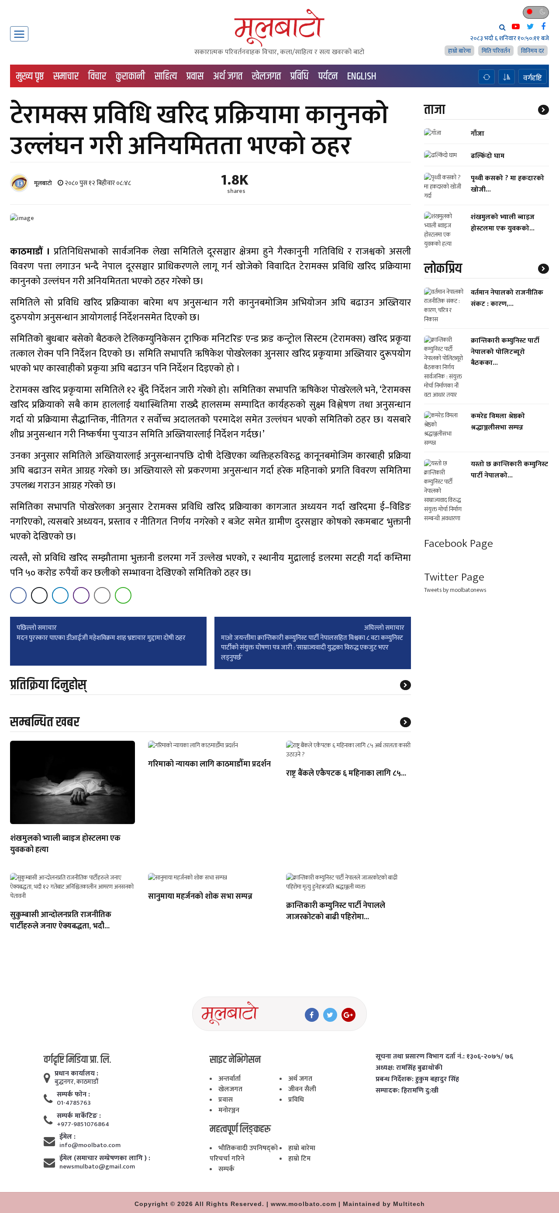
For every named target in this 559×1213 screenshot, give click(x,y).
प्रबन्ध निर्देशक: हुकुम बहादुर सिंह (417, 1079)
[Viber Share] (81, 595)
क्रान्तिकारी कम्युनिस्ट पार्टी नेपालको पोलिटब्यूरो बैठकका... (505, 352)
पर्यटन (328, 76)
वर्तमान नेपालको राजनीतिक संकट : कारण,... (507, 298)
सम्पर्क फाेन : (73, 1094)
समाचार (66, 76)
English (361, 76)
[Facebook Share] (18, 595)
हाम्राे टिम (299, 1159)
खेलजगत (266, 76)
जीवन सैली (302, 1089)
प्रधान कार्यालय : (76, 1073)
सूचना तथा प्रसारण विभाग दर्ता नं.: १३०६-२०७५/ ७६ (444, 1056)
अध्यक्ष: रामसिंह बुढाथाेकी (409, 1068)
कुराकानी (130, 76)
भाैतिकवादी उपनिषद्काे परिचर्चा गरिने (244, 1153)
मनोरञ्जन (228, 1110)
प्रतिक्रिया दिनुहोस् (48, 685)
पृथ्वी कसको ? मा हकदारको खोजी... (507, 183)
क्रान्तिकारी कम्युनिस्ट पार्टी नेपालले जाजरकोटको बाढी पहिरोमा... (335, 912)
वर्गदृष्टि (532, 78)
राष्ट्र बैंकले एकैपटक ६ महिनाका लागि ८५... (346, 774)
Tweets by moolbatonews (455, 590)
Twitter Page (454, 577)
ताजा (434, 109)
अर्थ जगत (227, 76)
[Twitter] (330, 1015)
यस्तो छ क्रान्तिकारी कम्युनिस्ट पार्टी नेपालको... (509, 470)
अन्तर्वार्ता (229, 1079)
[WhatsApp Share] (123, 595)
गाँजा (477, 134)
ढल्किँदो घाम (487, 156)
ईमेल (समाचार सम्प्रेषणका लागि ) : (104, 1158)
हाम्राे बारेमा (459, 51)
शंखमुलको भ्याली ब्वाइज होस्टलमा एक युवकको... (503, 222)
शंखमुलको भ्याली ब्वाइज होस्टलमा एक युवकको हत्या (65, 844)
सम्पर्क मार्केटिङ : (79, 1116)
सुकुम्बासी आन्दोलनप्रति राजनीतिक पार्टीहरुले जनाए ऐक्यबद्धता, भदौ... (60, 921)
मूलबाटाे (43, 183)
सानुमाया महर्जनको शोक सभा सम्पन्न (200, 897)
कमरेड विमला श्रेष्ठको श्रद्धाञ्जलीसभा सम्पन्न (498, 422)
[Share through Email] (102, 595)
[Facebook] (312, 1015)
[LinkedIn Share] (60, 595)
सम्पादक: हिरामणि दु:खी (407, 1090)
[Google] (348, 1015)
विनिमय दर (532, 51)
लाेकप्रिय (443, 268)
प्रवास (195, 76)
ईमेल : (67, 1137)
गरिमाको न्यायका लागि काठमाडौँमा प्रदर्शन (209, 765)
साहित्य (166, 76)
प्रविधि (299, 76)
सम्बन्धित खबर (44, 722)
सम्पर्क (226, 1169)
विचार (97, 76)
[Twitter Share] (39, 595)
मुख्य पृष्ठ (30, 76)
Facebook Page (458, 544)
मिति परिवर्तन (496, 51)
